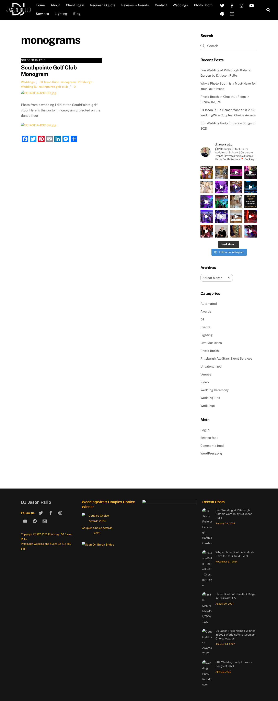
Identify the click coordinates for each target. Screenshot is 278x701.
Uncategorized (211, 366)
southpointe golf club (53, 86)
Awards (205, 311)
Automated (208, 303)
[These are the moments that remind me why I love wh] (236, 187)
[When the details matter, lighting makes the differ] (236, 231)
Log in (204, 430)
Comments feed (212, 445)
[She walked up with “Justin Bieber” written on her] (250, 172)
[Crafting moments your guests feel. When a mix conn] (250, 231)
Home (40, 5)
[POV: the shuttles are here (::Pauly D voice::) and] (250, 187)
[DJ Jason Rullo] (18, 14)
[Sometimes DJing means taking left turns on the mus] (206, 231)
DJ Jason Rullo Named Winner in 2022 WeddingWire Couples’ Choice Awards (235, 634)
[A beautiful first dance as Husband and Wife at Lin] (236, 216)
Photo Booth (203, 5)
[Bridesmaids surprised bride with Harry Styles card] (206, 201)
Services (42, 14)
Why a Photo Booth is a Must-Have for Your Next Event (235, 554)
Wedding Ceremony (214, 390)
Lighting (61, 14)
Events (205, 327)
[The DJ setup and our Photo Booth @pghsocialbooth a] (221, 172)
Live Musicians (211, 342)
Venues (205, 374)
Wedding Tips (210, 397)
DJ (202, 319)
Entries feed (209, 437)
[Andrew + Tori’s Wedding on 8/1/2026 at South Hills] (206, 172)
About (55, 5)
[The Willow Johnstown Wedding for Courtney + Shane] (221, 201)
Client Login (75, 5)
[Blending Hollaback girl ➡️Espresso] (221, 187)
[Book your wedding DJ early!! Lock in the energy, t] (221, 216)
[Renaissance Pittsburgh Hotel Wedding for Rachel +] (206, 216)
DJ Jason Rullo (49, 82)
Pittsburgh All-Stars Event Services (226, 358)
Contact (161, 5)
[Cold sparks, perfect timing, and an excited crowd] (206, 187)
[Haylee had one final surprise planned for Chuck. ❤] (236, 172)
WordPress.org (211, 453)
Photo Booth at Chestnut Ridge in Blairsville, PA (235, 596)
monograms (68, 82)
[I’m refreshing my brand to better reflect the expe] (250, 201)
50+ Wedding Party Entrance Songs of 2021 (234, 664)
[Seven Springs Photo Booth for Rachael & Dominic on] (236, 201)
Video (204, 382)
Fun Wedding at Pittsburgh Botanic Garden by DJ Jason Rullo (234, 513)
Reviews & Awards (135, 5)
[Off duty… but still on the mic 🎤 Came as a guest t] (221, 231)
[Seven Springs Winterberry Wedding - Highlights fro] (250, 216)
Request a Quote (102, 5)
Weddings (180, 5)
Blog (76, 14)
